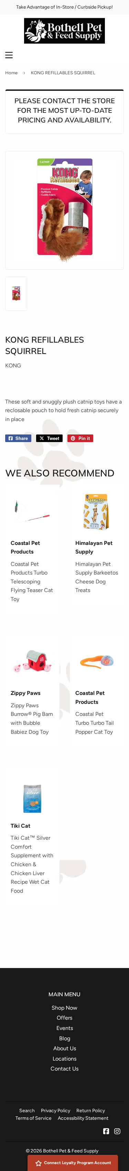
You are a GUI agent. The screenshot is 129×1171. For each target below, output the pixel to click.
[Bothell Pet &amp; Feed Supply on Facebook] (106, 1132)
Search (27, 1110)
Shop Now (64, 1008)
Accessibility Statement (83, 1118)
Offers (64, 1017)
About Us (64, 1048)
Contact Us (64, 1068)
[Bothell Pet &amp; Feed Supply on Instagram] (117, 1132)
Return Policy (90, 1110)
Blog (64, 1038)
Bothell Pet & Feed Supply (70, 1150)
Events (64, 1028)
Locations (64, 1058)
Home (11, 72)
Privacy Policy (55, 1110)
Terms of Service (33, 1118)
